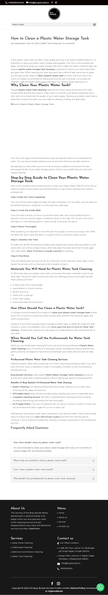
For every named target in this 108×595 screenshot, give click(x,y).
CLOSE (101, 269)
